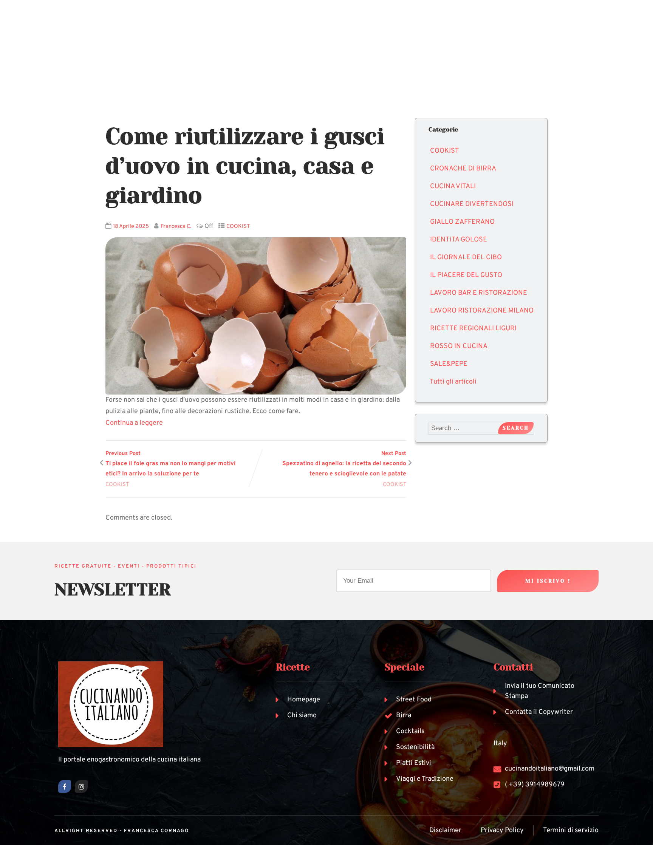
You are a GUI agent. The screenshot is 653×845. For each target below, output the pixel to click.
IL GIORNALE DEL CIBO (466, 257)
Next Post (344, 464)
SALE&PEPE (448, 364)
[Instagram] (81, 786)
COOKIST (238, 226)
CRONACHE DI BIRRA (463, 168)
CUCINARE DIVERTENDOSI (472, 204)
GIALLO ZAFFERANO (462, 222)
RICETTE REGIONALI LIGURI (473, 328)
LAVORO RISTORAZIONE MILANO (482, 310)
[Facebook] (64, 786)
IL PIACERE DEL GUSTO (466, 275)
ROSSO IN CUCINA (458, 346)
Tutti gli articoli (453, 382)
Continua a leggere (134, 423)
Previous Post (170, 464)
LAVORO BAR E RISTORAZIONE (478, 293)
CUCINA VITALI (453, 186)
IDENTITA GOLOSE (458, 239)
